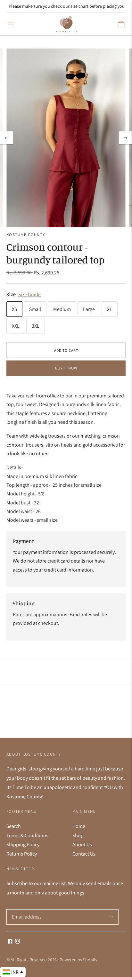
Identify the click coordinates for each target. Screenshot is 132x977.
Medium (62, 309)
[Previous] (6, 137)
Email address (26, 909)
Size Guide (29, 294)
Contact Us (83, 853)
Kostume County (25, 234)
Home (78, 826)
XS (14, 309)
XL (109, 309)
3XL (35, 326)
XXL (16, 326)
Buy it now (66, 368)
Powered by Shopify (78, 960)
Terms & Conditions (27, 835)
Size (11, 294)
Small (35, 309)
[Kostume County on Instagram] (17, 941)
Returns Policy (21, 853)
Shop (78, 835)
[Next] (125, 137)
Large (89, 309)
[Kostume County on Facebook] (10, 941)
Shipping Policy (22, 844)
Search (13, 826)
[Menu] (10, 24)
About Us (82, 844)
